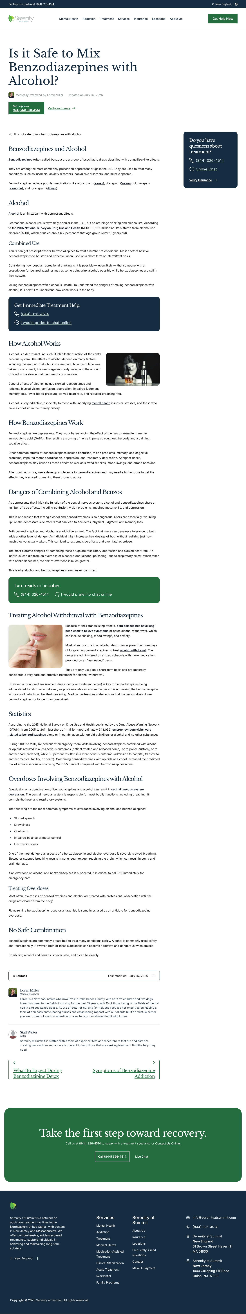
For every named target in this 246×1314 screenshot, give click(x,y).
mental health (101, 403)
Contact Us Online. (168, 1143)
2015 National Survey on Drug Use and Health (48, 228)
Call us (39, 4)
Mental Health (105, 1225)
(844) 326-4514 (90, 1143)
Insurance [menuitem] (141, 19)
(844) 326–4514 (205, 1227)
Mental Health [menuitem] (68, 19)
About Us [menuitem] (176, 19)
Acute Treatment (107, 1269)
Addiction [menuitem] (89, 19)
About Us (138, 1230)
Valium (126, 183)
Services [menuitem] (124, 19)
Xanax (98, 183)
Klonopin (16, 188)
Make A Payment (143, 1268)
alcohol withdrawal (133, 650)
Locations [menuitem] (159, 19)
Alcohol (13, 213)
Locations (139, 1243)
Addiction (102, 1232)
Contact (137, 1261)
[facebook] (236, 4)
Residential (103, 1276)
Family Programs (107, 1282)
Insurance (138, 1237)
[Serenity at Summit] (39, 1206)
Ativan (51, 188)
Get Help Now (223, 19)
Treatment (103, 1238)
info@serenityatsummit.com (214, 1217)
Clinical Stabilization (110, 1263)
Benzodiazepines (20, 159)
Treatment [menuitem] (107, 19)
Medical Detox (106, 1245)
